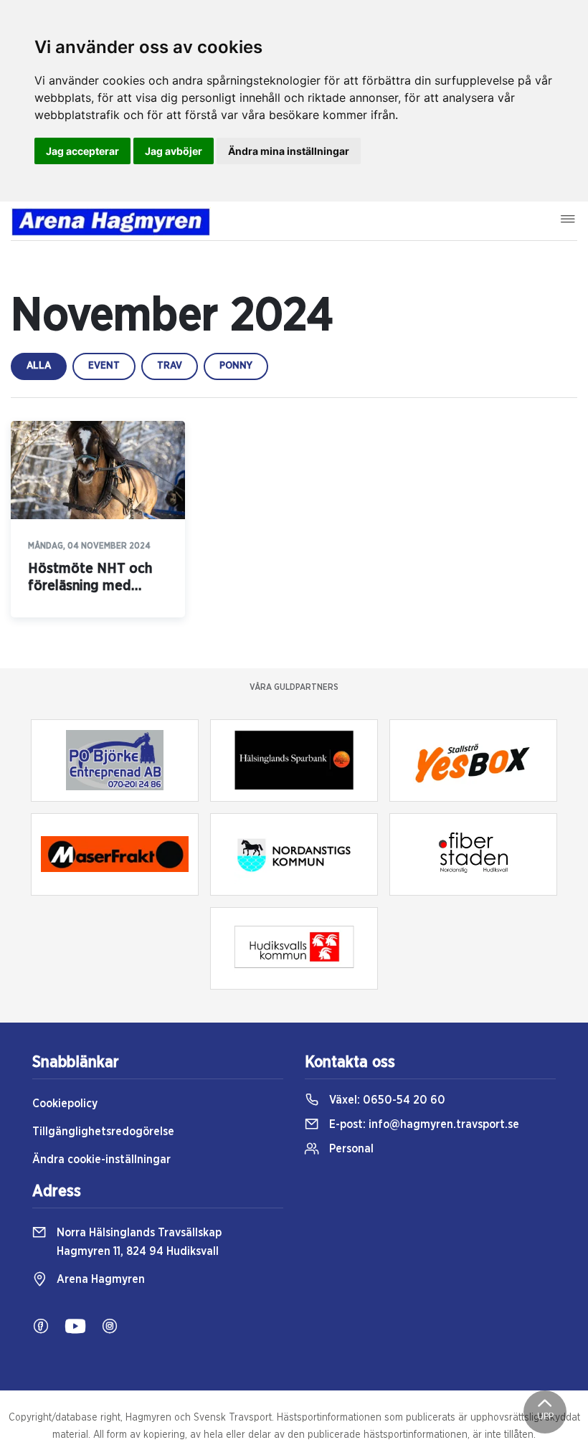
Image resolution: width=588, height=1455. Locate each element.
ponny (235, 366)
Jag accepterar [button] (82, 151)
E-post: (422, 1124)
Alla (39, 366)
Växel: (385, 1100)
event (104, 366)
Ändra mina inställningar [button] (288, 151)
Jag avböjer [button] (173, 151)
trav (169, 366)
